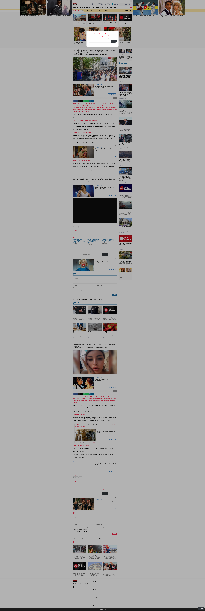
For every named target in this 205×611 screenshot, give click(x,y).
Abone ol (113, 41)
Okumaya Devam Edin (102, 44)
